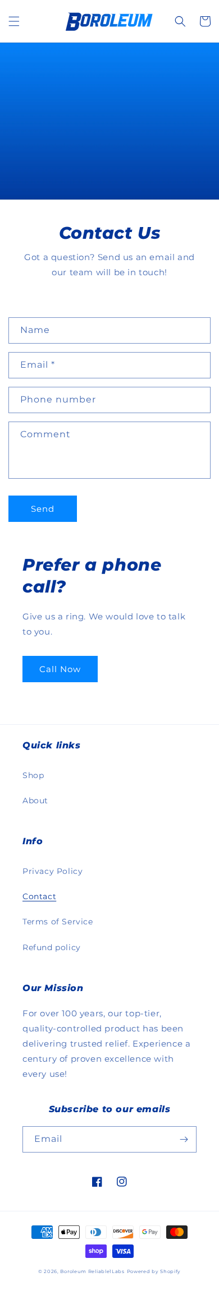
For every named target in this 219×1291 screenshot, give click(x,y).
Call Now (60, 669)
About (35, 800)
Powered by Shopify (154, 1271)
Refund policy (51, 947)
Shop (33, 775)
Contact (39, 896)
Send (42, 508)
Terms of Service (57, 922)
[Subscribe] (183, 1139)
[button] (14, 21)
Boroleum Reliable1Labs (92, 1271)
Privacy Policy (52, 871)
